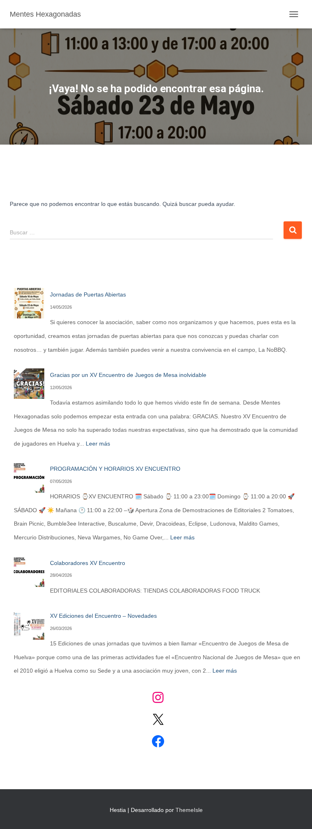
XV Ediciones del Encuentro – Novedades (103, 616)
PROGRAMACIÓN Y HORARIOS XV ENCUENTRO (115, 468)
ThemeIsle (189, 810)
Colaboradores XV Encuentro (87, 563)
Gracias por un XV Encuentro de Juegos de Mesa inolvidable (128, 375)
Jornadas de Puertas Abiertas (88, 294)
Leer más (98, 443)
